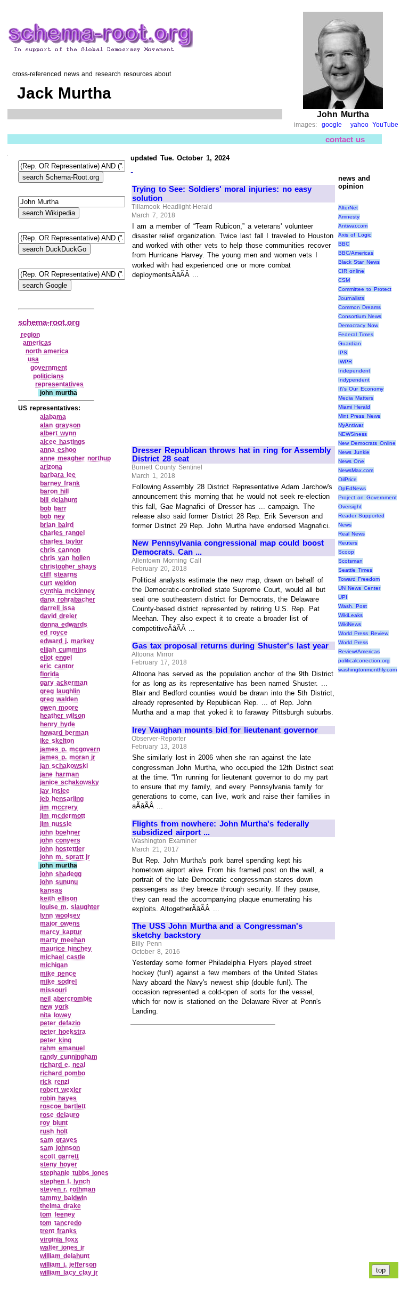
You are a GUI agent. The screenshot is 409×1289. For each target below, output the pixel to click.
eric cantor (57, 666)
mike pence (58, 973)
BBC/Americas (355, 253)
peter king (55, 1040)
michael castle (62, 957)
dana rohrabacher (67, 599)
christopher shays (68, 566)
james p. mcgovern (70, 749)
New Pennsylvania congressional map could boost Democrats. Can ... (228, 547)
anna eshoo (58, 449)
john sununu (59, 882)
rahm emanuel (62, 1048)
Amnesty (348, 217)
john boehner (60, 832)
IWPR (345, 361)
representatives (59, 384)
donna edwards (63, 624)
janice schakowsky (69, 782)
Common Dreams (359, 307)
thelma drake (60, 1206)
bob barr (53, 508)
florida (49, 674)
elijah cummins (63, 649)
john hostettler (62, 849)
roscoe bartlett (63, 1106)
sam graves (58, 1140)
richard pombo (62, 1073)
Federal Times (356, 334)
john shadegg (60, 874)
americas (37, 342)
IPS (342, 352)
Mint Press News (359, 416)
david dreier (58, 616)
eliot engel (56, 657)
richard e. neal (62, 1064)
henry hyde (57, 724)
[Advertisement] (221, 357)
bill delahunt (58, 500)
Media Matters (356, 398)
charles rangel (62, 533)
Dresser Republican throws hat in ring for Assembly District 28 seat (231, 455)
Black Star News (359, 262)
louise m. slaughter (69, 907)
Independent (354, 371)
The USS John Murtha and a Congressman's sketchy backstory (217, 930)
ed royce (54, 632)
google (332, 124)
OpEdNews (352, 488)
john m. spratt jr (65, 857)
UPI (342, 597)
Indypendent (354, 380)
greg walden (59, 699)
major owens (60, 923)
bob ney (52, 516)
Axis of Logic (354, 235)
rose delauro (59, 1114)
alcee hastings (62, 441)
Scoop (346, 552)
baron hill (54, 491)
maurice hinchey (66, 948)
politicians (48, 376)
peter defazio (60, 1023)
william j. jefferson (68, 1264)
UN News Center (359, 588)
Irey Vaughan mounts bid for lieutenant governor (225, 730)
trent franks (58, 1231)
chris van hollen (64, 558)
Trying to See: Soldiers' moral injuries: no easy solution (222, 193)
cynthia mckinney (67, 591)
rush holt (54, 1131)
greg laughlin (60, 691)
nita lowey (55, 1015)
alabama (53, 416)
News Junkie (354, 452)
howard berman (64, 732)
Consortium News (360, 316)
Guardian (349, 343)
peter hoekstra (63, 1031)
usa (33, 359)
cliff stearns (58, 574)
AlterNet (348, 207)
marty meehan (62, 940)
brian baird (56, 525)
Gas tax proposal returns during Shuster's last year (230, 646)
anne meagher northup (75, 458)
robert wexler (60, 1089)
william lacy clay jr (69, 1272)
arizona (51, 467)
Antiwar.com (352, 226)
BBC (343, 244)
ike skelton (57, 740)
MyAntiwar (350, 425)
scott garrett (59, 1156)
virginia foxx (59, 1239)
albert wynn (58, 433)
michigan (54, 965)
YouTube (385, 124)
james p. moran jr (67, 757)
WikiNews (349, 624)
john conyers (60, 840)
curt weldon (58, 583)
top (381, 1270)
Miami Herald (354, 407)
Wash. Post (352, 606)
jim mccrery (59, 807)
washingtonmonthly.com (367, 669)
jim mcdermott (62, 816)
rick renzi (54, 1081)
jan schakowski (64, 765)
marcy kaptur (61, 932)
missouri (53, 990)
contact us (345, 139)
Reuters (347, 543)
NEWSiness (352, 434)
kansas (51, 890)
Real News (351, 534)
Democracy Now (358, 325)
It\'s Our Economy (360, 389)
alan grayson (60, 425)
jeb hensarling (62, 798)
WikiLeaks (350, 615)
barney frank (60, 483)
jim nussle (56, 824)
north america (47, 351)
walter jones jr (62, 1247)
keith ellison (58, 898)
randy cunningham (68, 1056)
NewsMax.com (355, 470)
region (30, 334)
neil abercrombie (66, 998)
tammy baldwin (63, 1198)
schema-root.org (49, 322)
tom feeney (57, 1214)
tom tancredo (60, 1223)
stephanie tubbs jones (74, 1173)
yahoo (359, 124)
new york (54, 1006)
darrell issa (57, 608)
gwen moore (59, 707)
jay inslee (55, 791)
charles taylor (61, 541)
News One (351, 461)
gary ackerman (63, 682)
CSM (344, 280)
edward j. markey (67, 641)
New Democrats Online (367, 443)
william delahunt (64, 1256)
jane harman (59, 774)
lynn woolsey (60, 915)
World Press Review (363, 633)
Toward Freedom (359, 579)
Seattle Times (355, 570)
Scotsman (350, 561)
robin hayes (58, 1098)
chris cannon (60, 550)
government (48, 367)
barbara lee (58, 475)
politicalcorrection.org (364, 660)
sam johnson (60, 1148)
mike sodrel (58, 981)
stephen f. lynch (64, 1181)
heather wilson (62, 715)
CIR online (351, 271)
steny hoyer (58, 1164)
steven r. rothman (67, 1189)
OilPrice (347, 479)
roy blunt (54, 1122)
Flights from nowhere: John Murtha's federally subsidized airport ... (220, 828)
